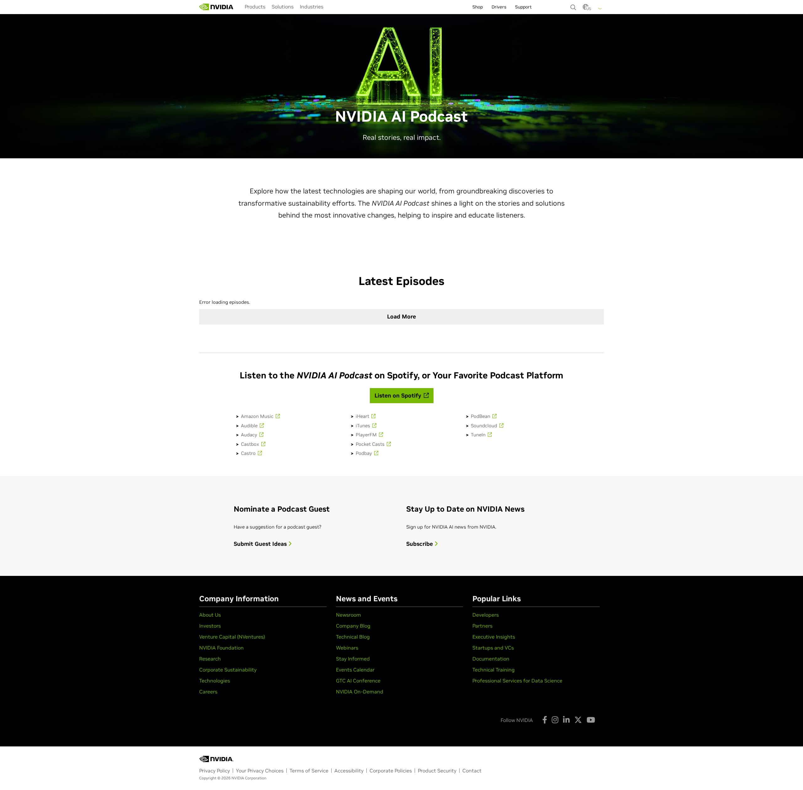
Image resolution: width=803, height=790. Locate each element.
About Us (210, 615)
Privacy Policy (214, 770)
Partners (482, 626)
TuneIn (479, 435)
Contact (471, 770)
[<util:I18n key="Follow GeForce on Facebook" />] (544, 720)
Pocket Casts (371, 444)
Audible (250, 426)
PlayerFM (367, 435)
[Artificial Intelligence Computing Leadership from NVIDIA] (216, 7)
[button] (585, 9)
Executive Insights (493, 637)
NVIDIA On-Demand (359, 691)
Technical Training (493, 669)
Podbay (364, 453)
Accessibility (349, 770)
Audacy (249, 435)
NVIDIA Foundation (221, 648)
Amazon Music (258, 416)
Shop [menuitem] (477, 7)
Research (210, 659)
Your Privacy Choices (260, 770)
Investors (210, 626)
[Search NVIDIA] (573, 6)
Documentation (490, 659)
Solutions (283, 6)
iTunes (363, 426)
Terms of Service (309, 770)
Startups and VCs (493, 648)
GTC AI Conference (358, 680)
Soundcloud (484, 426)
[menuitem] (255, 7)
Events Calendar (355, 669)
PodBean (481, 416)
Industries (311, 6)
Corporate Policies (391, 770)
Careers (208, 691)
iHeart (363, 416)
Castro (249, 453)
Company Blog (353, 626)
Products (255, 6)
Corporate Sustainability (228, 669)
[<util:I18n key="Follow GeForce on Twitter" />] (578, 720)
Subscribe (420, 543)
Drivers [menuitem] (499, 7)
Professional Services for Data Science (517, 680)
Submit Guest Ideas (261, 543)
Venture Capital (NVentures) (232, 637)
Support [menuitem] (523, 7)
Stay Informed (353, 659)
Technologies (214, 680)
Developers (485, 615)
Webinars (347, 648)
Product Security (437, 770)
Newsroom (348, 615)
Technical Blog (353, 637)
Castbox (250, 444)
